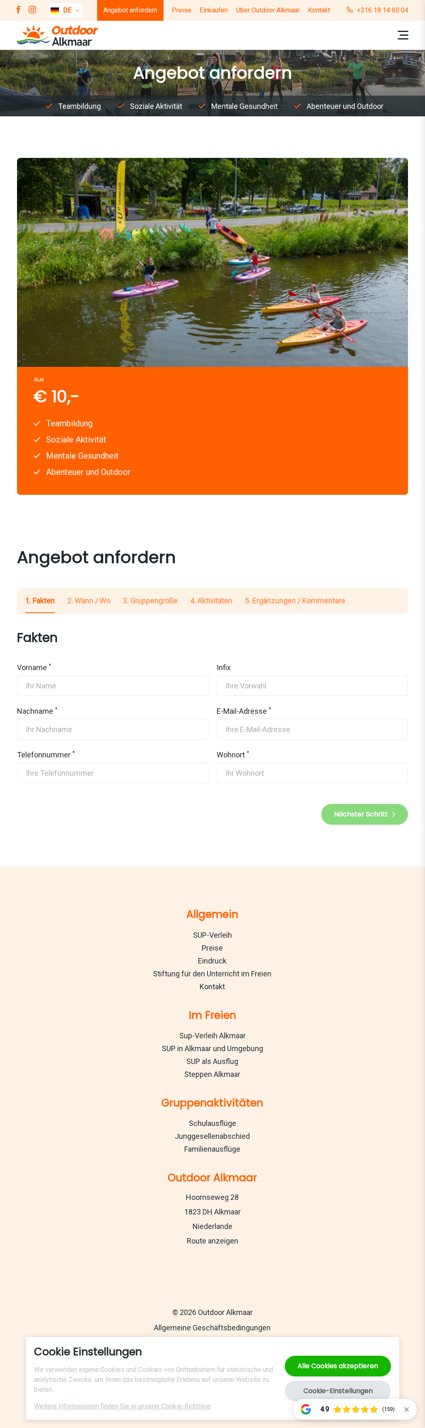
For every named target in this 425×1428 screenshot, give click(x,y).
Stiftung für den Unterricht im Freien (212, 973)
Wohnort (231, 754)
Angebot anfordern (130, 10)
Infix (224, 667)
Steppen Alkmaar (212, 1074)
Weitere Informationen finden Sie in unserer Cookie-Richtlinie (122, 1406)
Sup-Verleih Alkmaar (212, 1035)
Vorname (32, 667)
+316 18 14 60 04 (382, 10)
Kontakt (319, 10)
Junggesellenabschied (212, 1136)
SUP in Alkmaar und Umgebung (212, 1048)
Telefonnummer (44, 754)
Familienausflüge (212, 1149)
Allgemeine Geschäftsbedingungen (212, 1327)
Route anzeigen (212, 1240)
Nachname (35, 711)
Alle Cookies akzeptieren (338, 1366)
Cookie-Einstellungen (338, 1391)
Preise (181, 10)
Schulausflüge (212, 1123)
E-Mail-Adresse (242, 711)
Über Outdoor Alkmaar (268, 10)
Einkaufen (214, 10)
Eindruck (212, 960)
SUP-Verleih (212, 935)
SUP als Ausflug (212, 1061)
